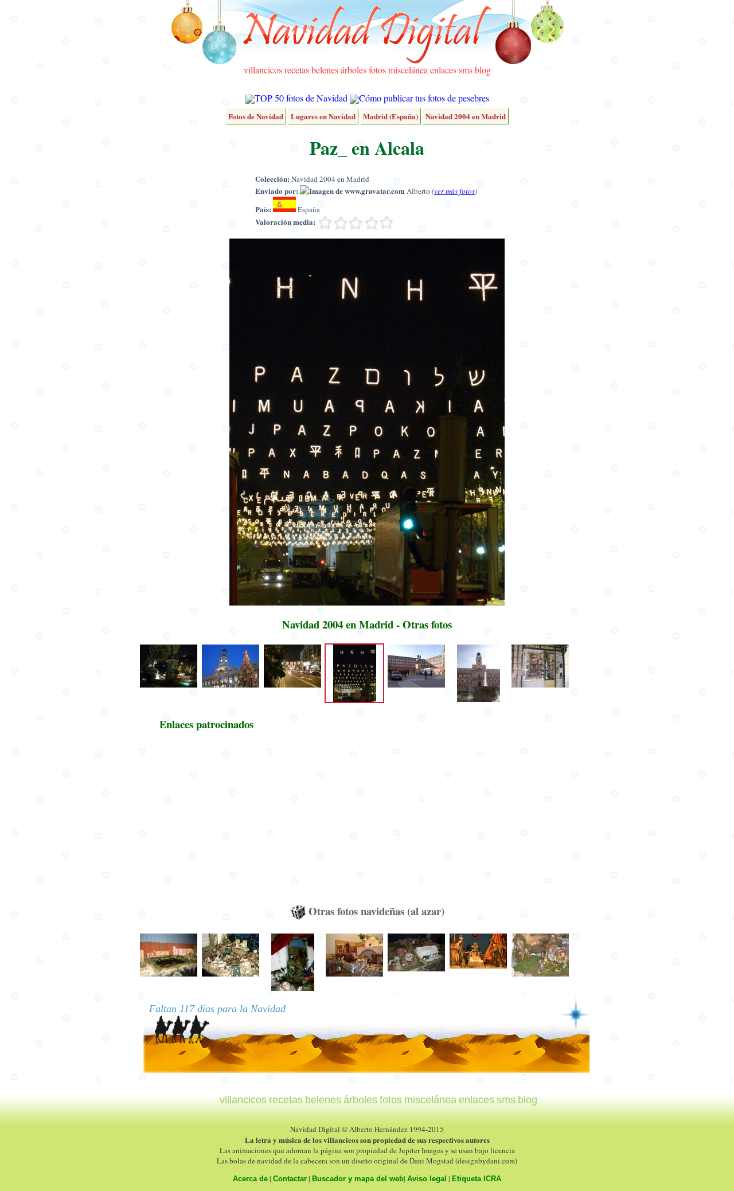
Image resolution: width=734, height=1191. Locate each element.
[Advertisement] (206, 823)
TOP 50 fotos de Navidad (301, 98)
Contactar (290, 1178)
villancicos (263, 70)
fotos (377, 70)
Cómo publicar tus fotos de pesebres (424, 98)
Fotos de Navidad (255, 116)
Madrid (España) (390, 116)
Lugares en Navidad (323, 116)
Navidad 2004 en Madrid (465, 116)
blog (483, 70)
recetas (296, 70)
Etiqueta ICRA (476, 1178)
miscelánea (408, 70)
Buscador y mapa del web (358, 1178)
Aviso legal (427, 1178)
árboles (353, 70)
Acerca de (250, 1178)
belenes (324, 70)
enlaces (443, 70)
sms (466, 70)
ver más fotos (454, 191)
